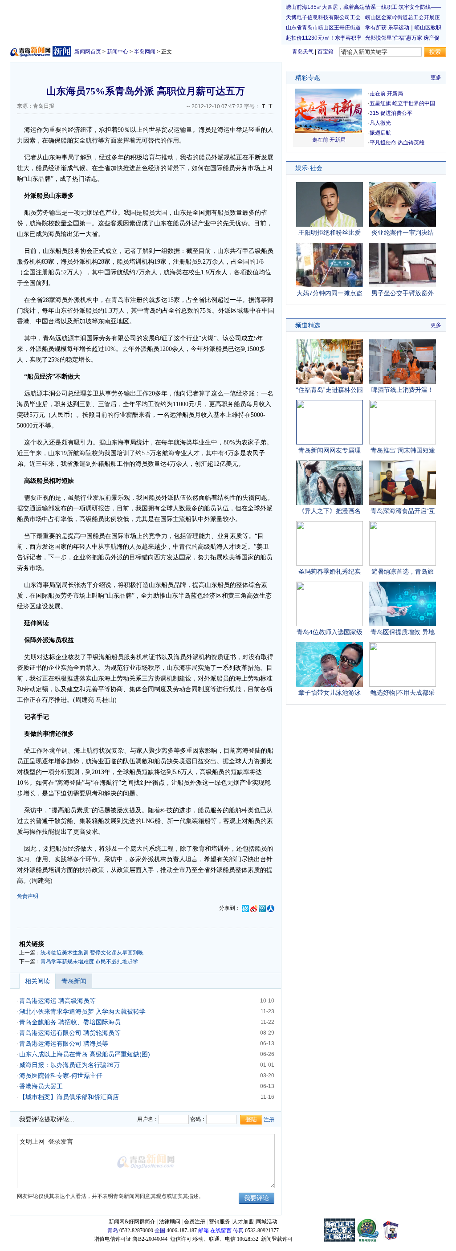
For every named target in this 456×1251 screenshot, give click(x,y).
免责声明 (27, 896)
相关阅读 (37, 981)
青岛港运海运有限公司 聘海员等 (63, 1043)
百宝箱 (326, 52)
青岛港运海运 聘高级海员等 (57, 1000)
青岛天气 (303, 52)
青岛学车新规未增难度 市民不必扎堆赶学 (89, 961)
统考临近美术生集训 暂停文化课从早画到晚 (92, 952)
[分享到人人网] (270, 908)
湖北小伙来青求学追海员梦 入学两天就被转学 (82, 1011)
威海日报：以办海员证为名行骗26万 (69, 1064)
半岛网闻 (144, 52)
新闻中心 (117, 52)
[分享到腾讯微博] (262, 908)
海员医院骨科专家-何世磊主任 (60, 1075)
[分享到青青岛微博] (245, 908)
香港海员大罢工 (41, 1086)
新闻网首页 (87, 52)
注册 (269, 1120)
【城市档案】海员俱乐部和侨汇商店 (69, 1096)
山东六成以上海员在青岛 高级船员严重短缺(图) (84, 1054)
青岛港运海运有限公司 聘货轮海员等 (70, 1032)
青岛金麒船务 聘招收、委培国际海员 (70, 1022)
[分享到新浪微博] (253, 908)
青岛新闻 (73, 981)
